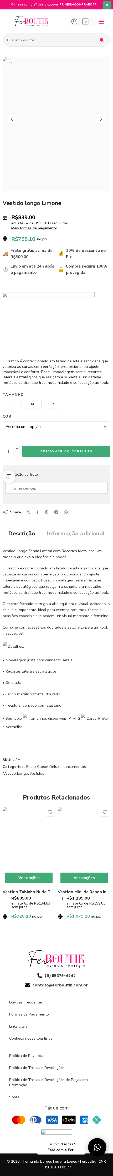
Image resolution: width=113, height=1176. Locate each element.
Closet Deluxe (49, 766)
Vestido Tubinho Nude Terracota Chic (29, 892)
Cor (7, 416)
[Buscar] (101, 40)
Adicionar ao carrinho (66, 451)
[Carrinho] (85, 21)
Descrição (21, 534)
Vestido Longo (15, 773)
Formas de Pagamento (29, 1014)
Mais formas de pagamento (34, 228)
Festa (31, 766)
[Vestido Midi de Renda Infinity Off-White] (84, 846)
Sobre (14, 1097)
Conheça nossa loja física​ (31, 1038)
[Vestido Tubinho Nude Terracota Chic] (29, 846)
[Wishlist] (9, 64)
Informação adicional (76, 534)
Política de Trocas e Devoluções (37, 1067)
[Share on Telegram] (56, 512)
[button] (101, 21)
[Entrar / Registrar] (74, 21)
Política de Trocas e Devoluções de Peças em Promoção (48, 1082)
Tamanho (13, 394)
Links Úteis (18, 1026)
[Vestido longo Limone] (56, 124)
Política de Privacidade (28, 1055)
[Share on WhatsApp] (66, 512)
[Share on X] (28, 512)
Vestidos (36, 773)
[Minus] (17, 454)
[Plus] (17, 448)
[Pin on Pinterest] (47, 512)
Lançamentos (74, 766)
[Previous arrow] (12, 119)
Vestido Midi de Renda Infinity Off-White (84, 892)
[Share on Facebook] (37, 512)
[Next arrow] (100, 119)
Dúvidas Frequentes (26, 1002)
